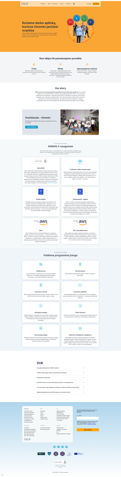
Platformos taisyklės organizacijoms (61, 412)
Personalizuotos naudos (29, 418)
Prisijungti (89, 3)
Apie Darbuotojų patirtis (29, 434)
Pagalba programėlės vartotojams (63, 433)
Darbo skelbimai (31, 127)
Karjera (41, 415)
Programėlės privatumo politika (63, 417)
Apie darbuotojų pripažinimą (30, 430)
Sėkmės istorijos (43, 417)
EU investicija (59, 420)
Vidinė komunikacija (28, 411)
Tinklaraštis (26, 427)
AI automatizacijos (28, 420)
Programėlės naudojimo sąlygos (63, 415)
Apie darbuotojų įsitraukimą (29, 429)
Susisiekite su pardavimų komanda (62, 430)
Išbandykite (96, 3)
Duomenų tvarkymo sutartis (62, 418)
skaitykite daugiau (52, 182)
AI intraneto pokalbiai (28, 422)
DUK (57, 432)
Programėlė (42, 411)
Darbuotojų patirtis (28, 415)
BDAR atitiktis (41, 199)
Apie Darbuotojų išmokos (29, 432)
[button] (43, 4)
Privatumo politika (60, 414)
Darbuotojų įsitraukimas (29, 414)
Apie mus (42, 414)
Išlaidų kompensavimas (45, 429)
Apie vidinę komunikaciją (29, 435)
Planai (49, 3)
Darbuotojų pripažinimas (29, 412)
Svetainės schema (44, 418)
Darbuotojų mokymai (28, 417)
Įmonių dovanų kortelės (45, 427)
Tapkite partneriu (60, 427)
